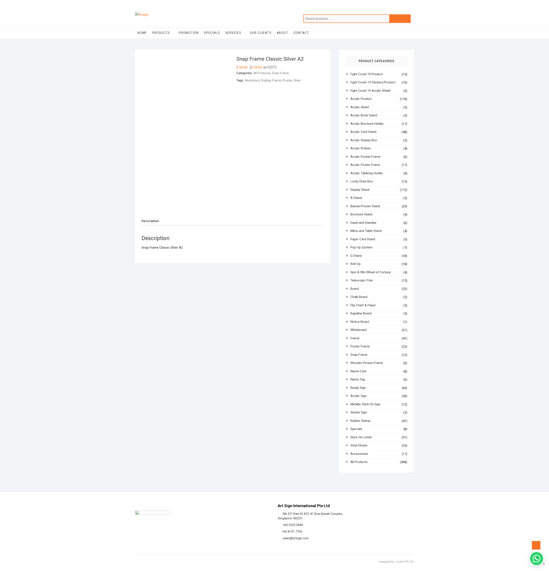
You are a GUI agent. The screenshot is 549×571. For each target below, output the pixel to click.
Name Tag (357, 379)
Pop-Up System (361, 247)
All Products (261, 73)
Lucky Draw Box (361, 181)
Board (354, 289)
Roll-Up (355, 264)
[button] (536, 558)
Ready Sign (358, 388)
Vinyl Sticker (359, 445)
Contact (301, 33)
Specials (212, 33)
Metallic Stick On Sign (365, 404)
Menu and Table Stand (366, 231)
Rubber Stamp (360, 421)
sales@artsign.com (295, 538)
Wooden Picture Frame (366, 363)
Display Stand (359, 190)
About (282, 33)
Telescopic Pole (361, 280)
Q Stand (356, 256)
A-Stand (356, 198)
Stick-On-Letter (361, 437)
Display (266, 80)
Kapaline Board (360, 313)
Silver (297, 80)
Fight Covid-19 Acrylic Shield (370, 91)
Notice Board (359, 322)
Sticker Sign (358, 412)
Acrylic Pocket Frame (365, 157)
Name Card (358, 371)
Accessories (359, 454)
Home (142, 33)
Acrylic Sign (358, 396)
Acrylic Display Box (363, 140)
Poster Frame (360, 346)
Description (150, 221)
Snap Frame (280, 73)
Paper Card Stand (362, 239)
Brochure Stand (361, 214)
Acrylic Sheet (359, 107)
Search (400, 18)
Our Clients (260, 33)
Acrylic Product (361, 99)
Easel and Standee (363, 223)
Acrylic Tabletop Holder (366, 173)
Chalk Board (358, 297)
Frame (276, 80)
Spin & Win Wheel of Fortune (370, 272)
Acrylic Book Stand (363, 115)
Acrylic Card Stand (363, 132)
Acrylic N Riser (360, 148)
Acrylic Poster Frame (365, 165)
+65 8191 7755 (291, 531)
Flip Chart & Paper (363, 305)
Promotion (189, 33)
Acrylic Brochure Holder (367, 124)
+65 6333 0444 (292, 525)
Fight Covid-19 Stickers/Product (372, 82)
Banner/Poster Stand (365, 206)
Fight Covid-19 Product (366, 74)
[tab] (150, 221)
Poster (287, 80)
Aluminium (252, 80)
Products (161, 33)
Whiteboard (358, 330)
